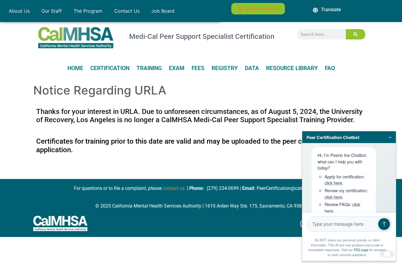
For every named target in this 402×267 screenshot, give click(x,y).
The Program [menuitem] (88, 11)
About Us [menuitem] (19, 11)
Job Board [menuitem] (163, 11)
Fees (198, 68)
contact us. (174, 188)
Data (252, 68)
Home (75, 68)
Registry (225, 68)
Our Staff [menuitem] (51, 11)
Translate (331, 9)
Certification (109, 68)
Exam (177, 68)
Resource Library (292, 68)
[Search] (356, 34)
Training (149, 68)
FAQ (330, 68)
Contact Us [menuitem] (126, 11)
